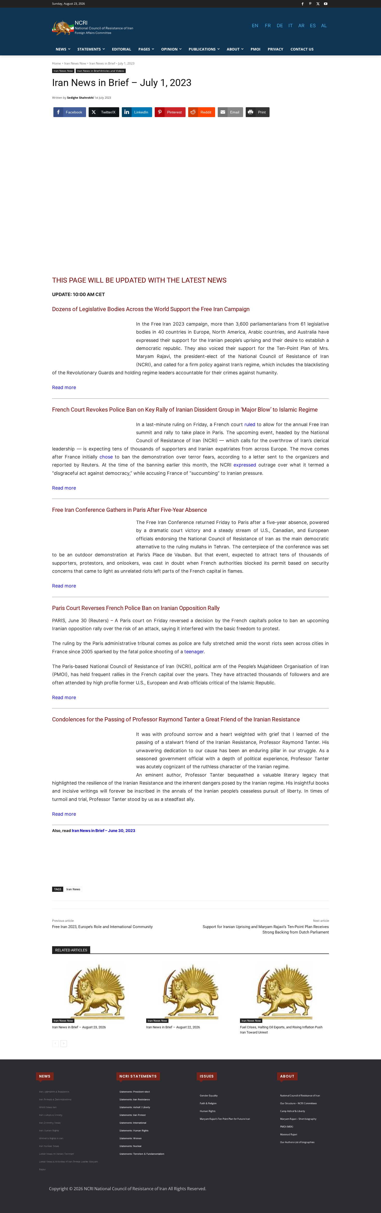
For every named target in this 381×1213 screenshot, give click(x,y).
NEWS (45, 1076)
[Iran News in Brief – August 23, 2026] (96, 992)
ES (313, 25)
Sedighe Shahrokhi (80, 97)
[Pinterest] (310, 4)
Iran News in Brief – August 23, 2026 (79, 1027)
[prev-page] (55, 1043)
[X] (318, 4)
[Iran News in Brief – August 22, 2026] (190, 992)
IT (290, 25)
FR (268, 25)
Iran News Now (75, 63)
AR (301, 25)
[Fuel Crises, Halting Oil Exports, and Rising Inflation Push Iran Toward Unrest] (284, 992)
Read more (64, 387)
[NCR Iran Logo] (93, 27)
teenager (194, 651)
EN (255, 25)
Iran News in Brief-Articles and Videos (100, 71)
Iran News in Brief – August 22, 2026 (173, 1027)
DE (280, 25)
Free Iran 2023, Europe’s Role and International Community (102, 926)
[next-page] (63, 1043)
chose (106, 457)
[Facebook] (302, 4)
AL (324, 25)
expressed (245, 465)
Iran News (73, 889)
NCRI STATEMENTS (138, 1076)
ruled (249, 424)
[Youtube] (325, 4)
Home (56, 63)
